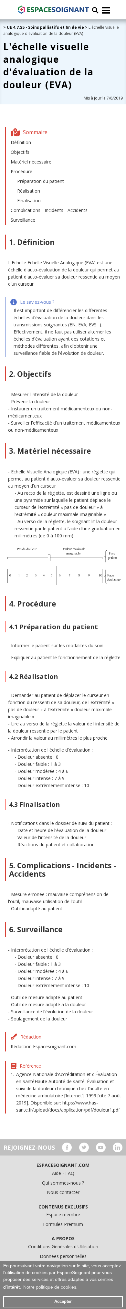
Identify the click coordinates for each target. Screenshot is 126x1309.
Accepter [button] (63, 1301)
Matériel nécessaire (31, 162)
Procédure (21, 171)
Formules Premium (63, 1224)
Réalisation (28, 191)
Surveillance (23, 220)
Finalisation (29, 200)
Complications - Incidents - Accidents (49, 210)
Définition (21, 142)
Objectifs (20, 152)
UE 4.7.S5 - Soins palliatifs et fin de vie (45, 27)
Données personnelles (63, 1256)
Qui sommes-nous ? (63, 1183)
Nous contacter (63, 1192)
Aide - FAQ (63, 1173)
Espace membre (63, 1214)
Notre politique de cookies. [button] (50, 1287)
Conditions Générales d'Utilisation (63, 1246)
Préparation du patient (40, 181)
